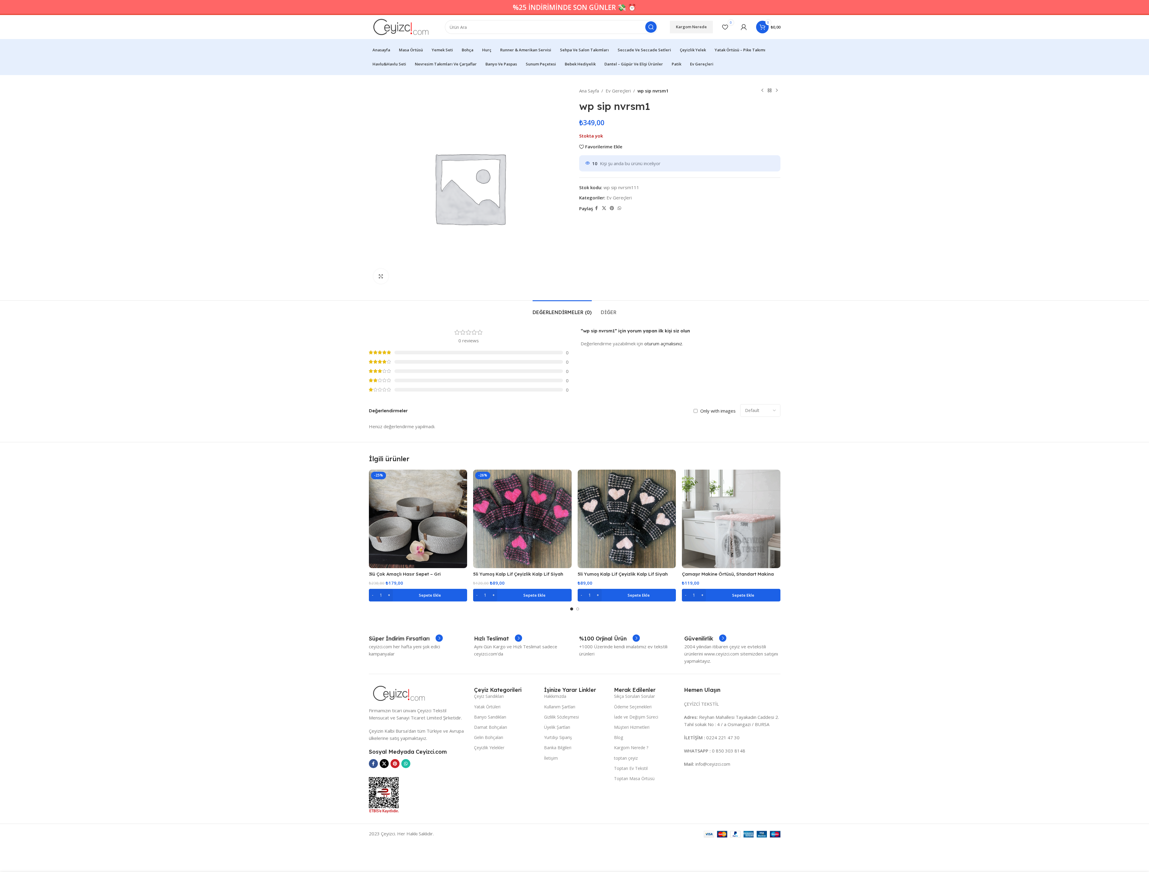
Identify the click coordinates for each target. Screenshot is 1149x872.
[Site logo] (401, 26)
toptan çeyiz (626, 758)
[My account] (743, 27)
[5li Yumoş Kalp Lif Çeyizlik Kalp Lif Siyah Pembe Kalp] (522, 519)
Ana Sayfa (589, 91)
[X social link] (604, 208)
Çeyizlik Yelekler (489, 747)
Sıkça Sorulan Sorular (634, 696)
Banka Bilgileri (557, 747)
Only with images (718, 411)
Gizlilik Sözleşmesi (561, 717)
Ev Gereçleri (618, 91)
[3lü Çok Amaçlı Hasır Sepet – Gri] (418, 519)
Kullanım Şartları (559, 707)
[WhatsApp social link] (619, 208)
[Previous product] (762, 90)
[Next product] (776, 90)
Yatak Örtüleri (487, 707)
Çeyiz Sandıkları (489, 696)
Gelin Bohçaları (488, 737)
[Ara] (651, 27)
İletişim (551, 758)
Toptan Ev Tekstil (631, 768)
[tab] (562, 309)
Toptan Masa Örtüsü (634, 778)
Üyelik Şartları (557, 727)
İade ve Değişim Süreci (636, 717)
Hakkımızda (555, 696)
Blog (618, 737)
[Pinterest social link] (612, 208)
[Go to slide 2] (577, 608)
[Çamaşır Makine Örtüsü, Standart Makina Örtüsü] (731, 519)
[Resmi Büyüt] (380, 276)
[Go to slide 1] (571, 608)
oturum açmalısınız (663, 344)
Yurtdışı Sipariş (558, 737)
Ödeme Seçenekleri (633, 707)
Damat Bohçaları (490, 727)
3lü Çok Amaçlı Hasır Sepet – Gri (405, 574)
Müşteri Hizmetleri (631, 727)
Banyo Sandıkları (490, 717)
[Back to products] (769, 90)
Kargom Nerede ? (631, 747)
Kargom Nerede (691, 26)
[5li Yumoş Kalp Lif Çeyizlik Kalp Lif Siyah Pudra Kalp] (627, 519)
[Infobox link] (406, 638)
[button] (418, 595)
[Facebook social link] (596, 208)
